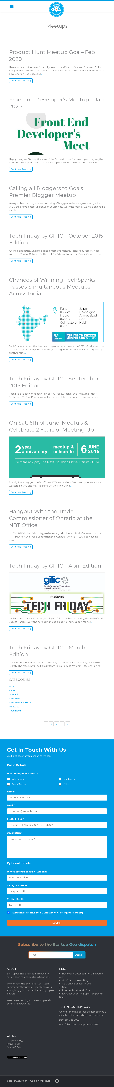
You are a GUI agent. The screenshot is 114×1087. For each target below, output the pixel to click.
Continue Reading (21, 80)
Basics (12, 686)
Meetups (14, 706)
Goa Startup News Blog (75, 980)
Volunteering (18, 779)
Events (13, 690)
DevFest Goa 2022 (69, 1020)
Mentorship (69, 779)
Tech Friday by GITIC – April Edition (55, 565)
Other (66, 784)
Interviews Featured (20, 702)
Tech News (15, 710)
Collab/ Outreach (20, 784)
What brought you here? (22, 773)
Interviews (15, 698)
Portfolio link (15, 819)
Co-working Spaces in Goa (76, 983)
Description (14, 833)
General (13, 694)
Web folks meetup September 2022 (79, 1024)
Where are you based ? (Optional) (27, 871)
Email (11, 805)
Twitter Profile (15, 899)
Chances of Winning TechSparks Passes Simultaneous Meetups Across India (52, 286)
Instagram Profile (17, 885)
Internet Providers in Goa (76, 990)
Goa (64, 987)
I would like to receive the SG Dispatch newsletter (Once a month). (47, 913)
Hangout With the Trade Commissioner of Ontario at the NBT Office (51, 518)
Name (11, 791)
